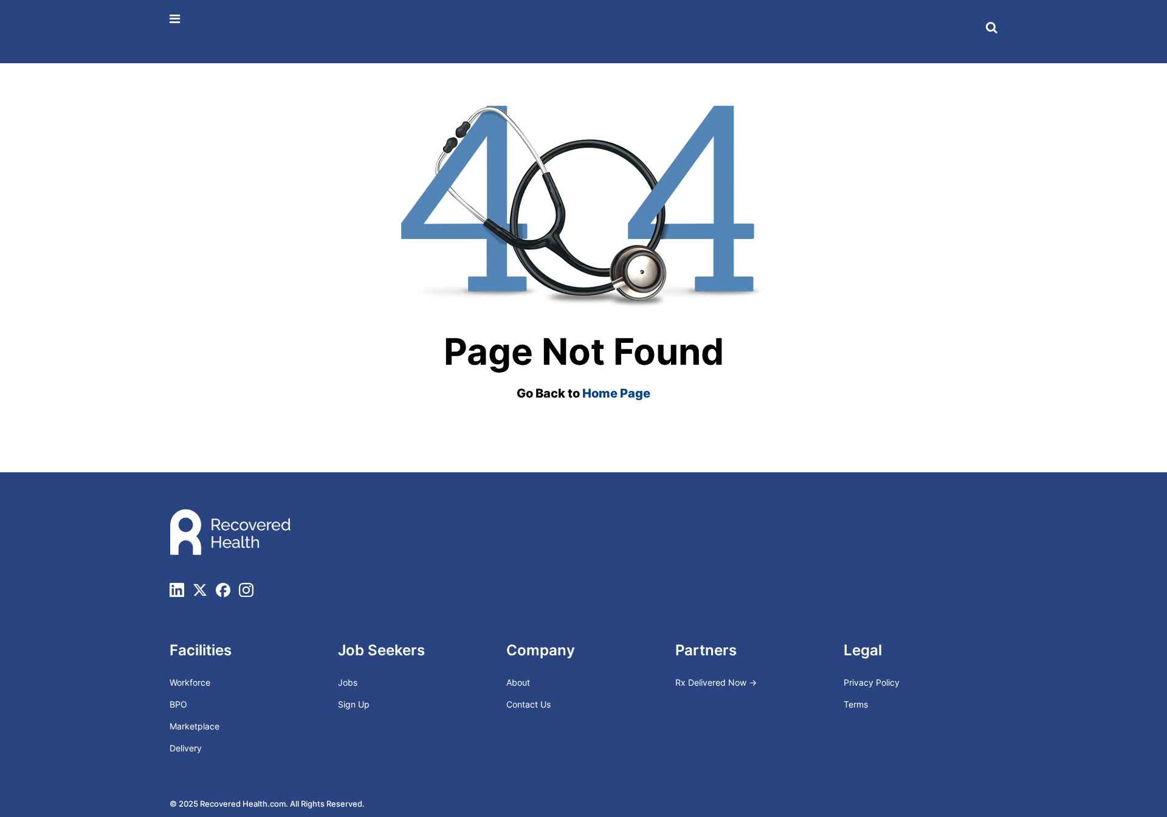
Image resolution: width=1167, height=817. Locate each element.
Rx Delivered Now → (717, 682)
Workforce (190, 682)
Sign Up (354, 704)
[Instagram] (246, 589)
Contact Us (528, 704)
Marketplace (194, 726)
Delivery (186, 748)
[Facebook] (223, 589)
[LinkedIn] (177, 589)
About (518, 682)
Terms (856, 704)
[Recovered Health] (208, 31)
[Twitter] (200, 589)
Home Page (616, 393)
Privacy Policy (872, 682)
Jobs (347, 682)
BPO (178, 704)
